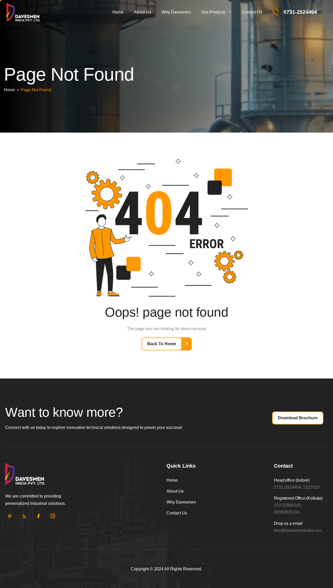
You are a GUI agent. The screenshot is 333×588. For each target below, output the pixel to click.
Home (118, 12)
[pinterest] (10, 516)
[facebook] (38, 516)
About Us (142, 12)
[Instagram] (52, 516)
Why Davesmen (176, 12)
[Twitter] (24, 516)
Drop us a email (288, 523)
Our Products (213, 12)
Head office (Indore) (292, 480)
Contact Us (252, 12)
